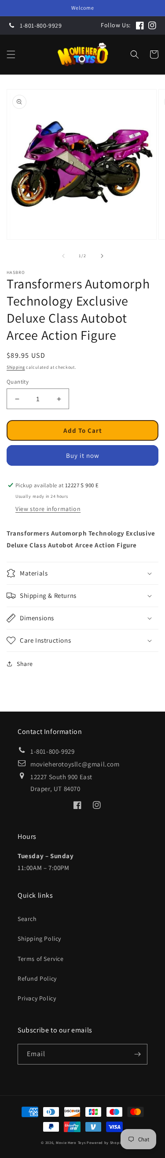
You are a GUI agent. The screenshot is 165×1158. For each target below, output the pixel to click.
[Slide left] (63, 256)
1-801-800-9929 (41, 25)
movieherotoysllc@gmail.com (75, 764)
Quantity (18, 381)
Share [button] (25, 664)
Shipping (16, 367)
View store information (48, 509)
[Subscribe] (137, 1054)
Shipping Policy (39, 938)
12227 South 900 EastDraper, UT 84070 (61, 783)
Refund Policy (37, 978)
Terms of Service (41, 959)
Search (27, 919)
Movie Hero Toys (71, 1142)
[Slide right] (102, 256)
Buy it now (82, 455)
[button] (11, 54)
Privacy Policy (37, 998)
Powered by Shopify (105, 1142)
